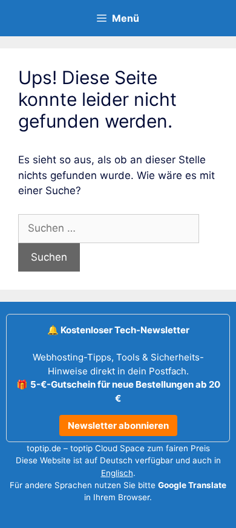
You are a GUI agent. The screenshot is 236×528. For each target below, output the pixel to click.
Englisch (117, 473)
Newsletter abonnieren (118, 425)
